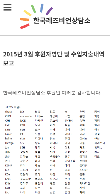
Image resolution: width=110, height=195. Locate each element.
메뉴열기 (7, 7)
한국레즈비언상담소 (55, 17)
